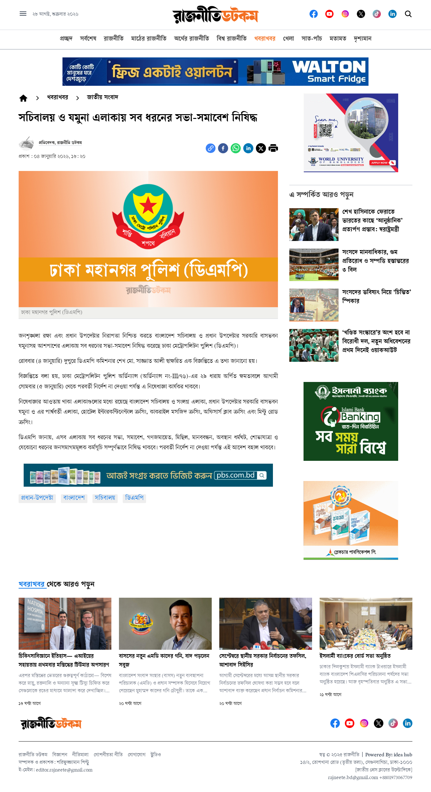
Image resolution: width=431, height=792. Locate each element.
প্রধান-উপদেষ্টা (37, 498)
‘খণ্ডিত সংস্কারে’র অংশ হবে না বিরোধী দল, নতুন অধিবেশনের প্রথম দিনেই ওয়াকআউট (376, 342)
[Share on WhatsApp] (236, 148)
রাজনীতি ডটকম (33, 755)
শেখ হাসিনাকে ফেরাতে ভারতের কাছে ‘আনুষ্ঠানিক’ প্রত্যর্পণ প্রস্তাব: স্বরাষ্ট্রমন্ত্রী (372, 221)
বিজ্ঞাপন (59, 755)
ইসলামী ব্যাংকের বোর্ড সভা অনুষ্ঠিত (355, 657)
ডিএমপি (134, 498)
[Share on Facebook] (223, 148)
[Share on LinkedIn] (248, 148)
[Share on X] (261, 148)
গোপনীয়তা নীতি (108, 755)
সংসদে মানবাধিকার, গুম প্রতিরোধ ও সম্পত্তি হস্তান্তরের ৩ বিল (375, 261)
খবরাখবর (31, 585)
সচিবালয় (105, 498)
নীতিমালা (80, 755)
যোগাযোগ (136, 755)
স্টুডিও (156, 755)
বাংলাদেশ (74, 498)
